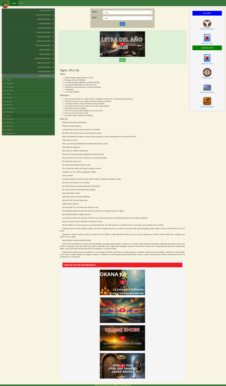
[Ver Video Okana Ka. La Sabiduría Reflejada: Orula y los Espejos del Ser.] (122, 282)
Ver (122, 24)
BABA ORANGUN (45, 76)
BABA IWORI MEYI (44, 19)
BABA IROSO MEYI (44, 28)
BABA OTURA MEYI (44, 63)
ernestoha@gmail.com (125, 385)
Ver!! (122, 60)
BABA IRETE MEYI (44, 67)
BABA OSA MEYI (45, 50)
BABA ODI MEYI (45, 24)
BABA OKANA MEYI (44, 41)
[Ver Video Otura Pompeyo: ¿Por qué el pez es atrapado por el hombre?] (122, 310)
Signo (94, 11)
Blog (21, 3)
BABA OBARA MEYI (44, 37)
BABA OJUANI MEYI (44, 32)
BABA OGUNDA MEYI (43, 45)
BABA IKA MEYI (45, 54)
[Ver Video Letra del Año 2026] (122, 44)
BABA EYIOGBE (45, 10)
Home (14, 3)
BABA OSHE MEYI (44, 71)
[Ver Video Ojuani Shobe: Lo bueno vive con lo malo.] (122, 337)
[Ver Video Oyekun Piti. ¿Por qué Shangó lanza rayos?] (122, 365)
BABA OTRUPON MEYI (43, 58)
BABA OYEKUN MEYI (43, 15)
